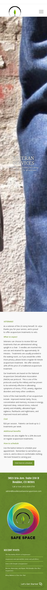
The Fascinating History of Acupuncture (17, 554)
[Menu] (39, 11)
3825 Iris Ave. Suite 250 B (23, 478)
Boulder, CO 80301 (23, 482)
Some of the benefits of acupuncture (16, 564)
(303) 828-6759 (28, 486)
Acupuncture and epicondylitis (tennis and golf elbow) (22, 559)
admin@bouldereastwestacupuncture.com (23, 491)
